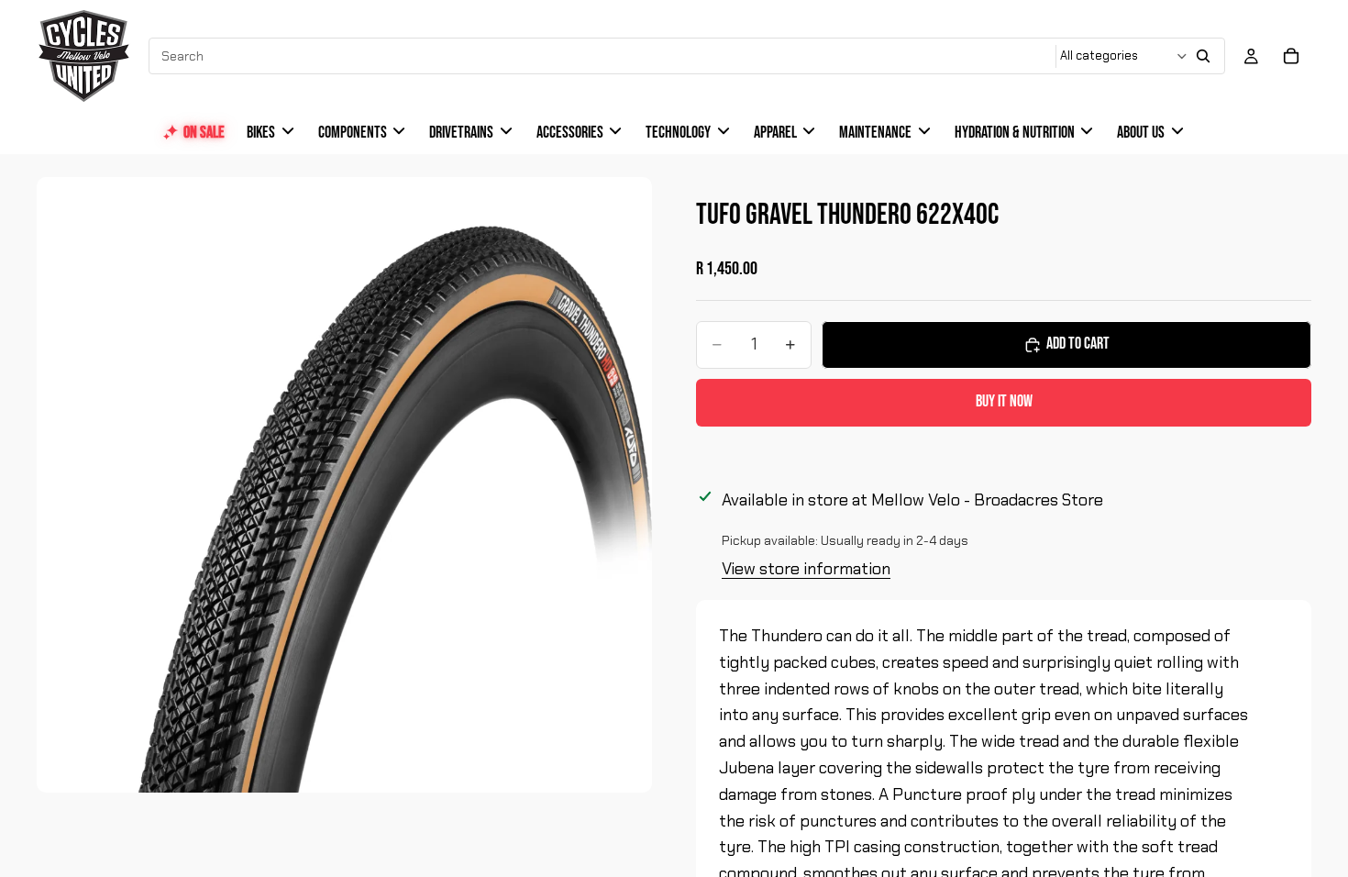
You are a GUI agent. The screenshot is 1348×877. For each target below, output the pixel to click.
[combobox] (603, 56)
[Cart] (1291, 56)
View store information (806, 569)
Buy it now (1004, 401)
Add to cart (1078, 343)
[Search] (1203, 56)
